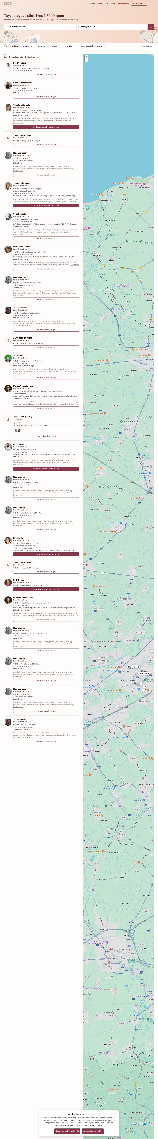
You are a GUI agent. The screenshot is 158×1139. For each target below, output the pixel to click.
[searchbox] (40, 27)
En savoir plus (18, 123)
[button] (99, 657)
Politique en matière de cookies (91, 1125)
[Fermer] (115, 1113)
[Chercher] (151, 27)
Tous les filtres (13, 46)
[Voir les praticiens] (46, 430)
